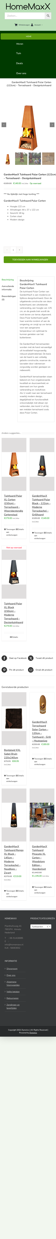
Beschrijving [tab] (8, 279)
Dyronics (33, 1032)
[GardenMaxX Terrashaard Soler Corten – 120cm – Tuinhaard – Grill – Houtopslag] (42, 704)
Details (21, 529)
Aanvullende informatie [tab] (8, 288)
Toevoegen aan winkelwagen (10, 532)
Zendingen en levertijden (13, 1006)
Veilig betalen (13, 991)
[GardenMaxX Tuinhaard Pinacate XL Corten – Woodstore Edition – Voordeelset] (42, 815)
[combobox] (40, 926)
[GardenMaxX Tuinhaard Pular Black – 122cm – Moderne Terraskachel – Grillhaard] (42, 464)
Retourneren (13, 998)
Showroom (12, 968)
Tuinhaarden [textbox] (40, 926)
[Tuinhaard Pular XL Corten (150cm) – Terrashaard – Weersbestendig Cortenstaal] (14, 464)
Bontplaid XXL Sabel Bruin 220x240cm (12, 753)
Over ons (11, 975)
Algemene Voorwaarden (13, 983)
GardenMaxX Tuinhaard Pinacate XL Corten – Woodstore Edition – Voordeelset (39, 858)
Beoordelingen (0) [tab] (8, 298)
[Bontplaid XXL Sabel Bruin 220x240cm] (14, 718)
